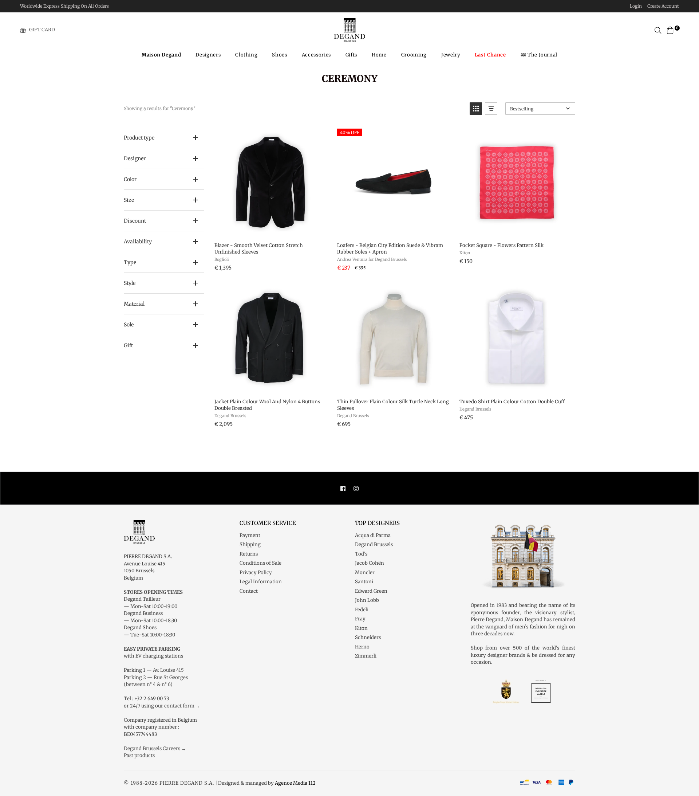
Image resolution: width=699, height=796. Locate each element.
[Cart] (670, 30)
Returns (249, 554)
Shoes (279, 55)
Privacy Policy (256, 572)
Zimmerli (365, 656)
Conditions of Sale (260, 563)
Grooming (414, 55)
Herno (362, 647)
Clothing (246, 55)
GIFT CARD (42, 30)
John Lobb (367, 600)
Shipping (250, 544)
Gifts (351, 55)
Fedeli (361, 610)
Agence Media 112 (295, 783)
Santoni (364, 582)
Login (636, 6)
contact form (179, 706)
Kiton (361, 628)
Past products (139, 755)
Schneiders (368, 637)
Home (379, 55)
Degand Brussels (374, 544)
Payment (250, 535)
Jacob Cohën (369, 563)
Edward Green (371, 591)
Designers (208, 55)
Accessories (316, 55)
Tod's (361, 554)
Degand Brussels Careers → (155, 748)
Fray (360, 619)
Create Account (663, 6)
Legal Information (261, 582)
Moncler (365, 572)
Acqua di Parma (373, 535)
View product (270, 228)
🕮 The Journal (539, 55)
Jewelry (451, 55)
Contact (249, 591)
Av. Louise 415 (168, 670)
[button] (476, 108)
